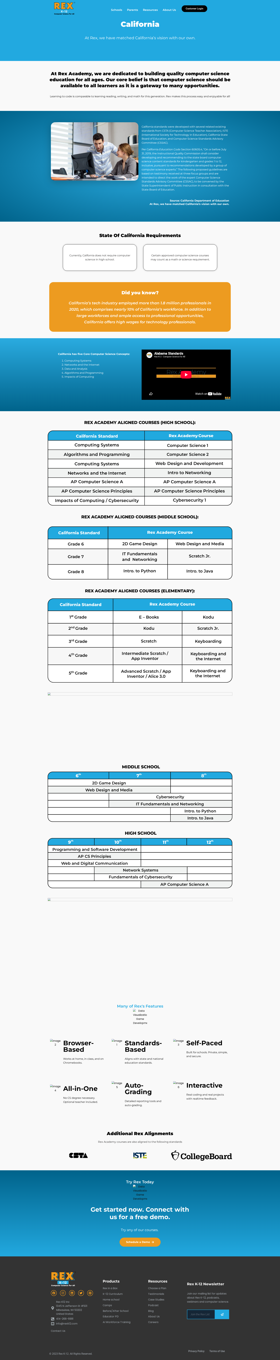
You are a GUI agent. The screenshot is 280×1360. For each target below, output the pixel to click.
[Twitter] (81, 1293)
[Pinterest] (90, 1293)
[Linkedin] (72, 1293)
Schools (116, 10)
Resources (150, 10)
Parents (132, 10)
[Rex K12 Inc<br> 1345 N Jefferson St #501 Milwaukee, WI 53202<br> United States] (72, 1308)
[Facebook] (54, 1293)
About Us (169, 10)
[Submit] (222, 1314)
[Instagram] (63, 1293)
